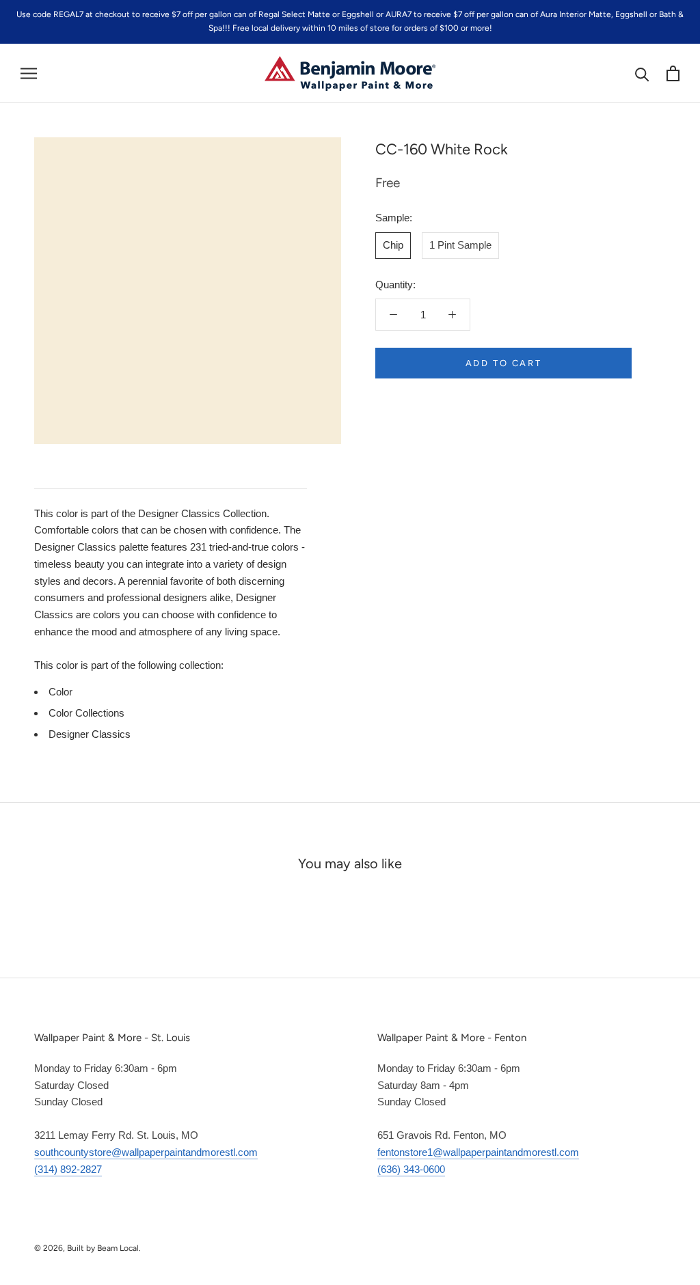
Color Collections (86, 713)
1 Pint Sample (460, 245)
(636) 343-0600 (411, 1169)
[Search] (642, 73)
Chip (393, 245)
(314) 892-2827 (68, 1169)
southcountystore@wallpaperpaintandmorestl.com (146, 1152)
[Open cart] (673, 73)
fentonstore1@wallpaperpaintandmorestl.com (478, 1152)
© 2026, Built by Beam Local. (87, 1248)
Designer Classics (90, 734)
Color (60, 691)
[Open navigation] (29, 73)
